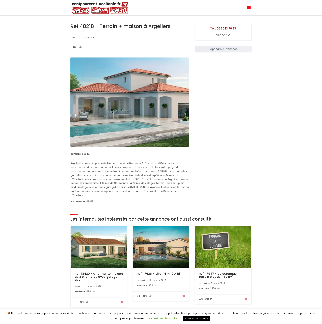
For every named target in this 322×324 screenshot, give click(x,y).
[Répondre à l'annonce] (121, 302)
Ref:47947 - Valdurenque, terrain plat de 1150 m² (218, 275)
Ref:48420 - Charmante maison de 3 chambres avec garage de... (99, 277)
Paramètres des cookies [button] (164, 318)
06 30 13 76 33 (226, 28)
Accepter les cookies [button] (196, 318)
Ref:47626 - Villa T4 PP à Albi (158, 274)
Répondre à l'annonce (223, 49)
